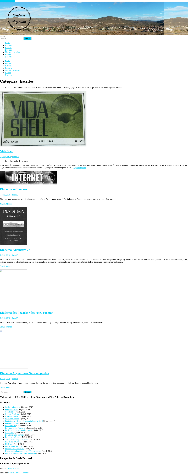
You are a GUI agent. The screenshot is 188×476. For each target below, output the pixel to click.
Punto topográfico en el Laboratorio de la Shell (24, 421)
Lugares (8, 50)
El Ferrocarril (10, 426)
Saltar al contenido (7, 1)
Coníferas (9, 412)
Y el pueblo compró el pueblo (17, 439)
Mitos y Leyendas (12, 52)
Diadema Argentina (14, 468)
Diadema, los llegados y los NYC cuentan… (28, 312)
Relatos (8, 54)
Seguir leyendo (80, 168)
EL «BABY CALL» (13, 442)
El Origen (9, 444)
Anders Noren (14, 473)
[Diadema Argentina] (19, 34)
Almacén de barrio (12, 416)
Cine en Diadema (12, 414)
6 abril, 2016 (5, 379)
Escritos (8, 45)
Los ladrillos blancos (13, 446)
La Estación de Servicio (14, 435)
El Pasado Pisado (12, 419)
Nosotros (8, 57)
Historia (8, 47)
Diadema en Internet (13, 189)
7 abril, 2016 (5, 195)
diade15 (15, 157)
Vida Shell (6, 151)
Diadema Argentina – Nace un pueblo (24, 373)
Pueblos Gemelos (12, 423)
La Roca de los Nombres (15, 428)
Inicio (7, 43)
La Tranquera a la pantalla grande (18, 430)
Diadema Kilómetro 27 (15, 249)
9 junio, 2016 (5, 157)
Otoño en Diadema (12, 407)
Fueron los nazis (11, 409)
